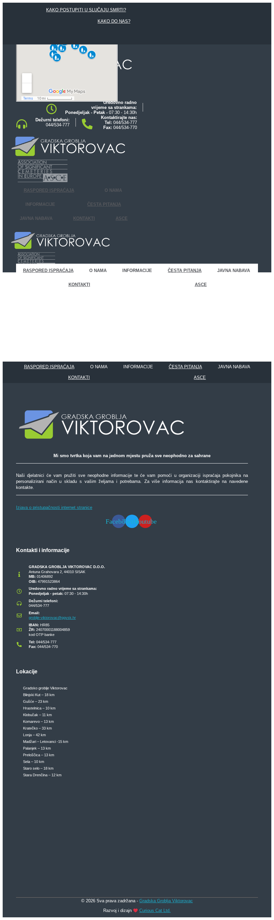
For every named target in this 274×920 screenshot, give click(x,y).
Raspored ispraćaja (49, 190)
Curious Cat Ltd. (155, 910)
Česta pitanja (104, 204)
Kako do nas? (114, 21)
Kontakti (84, 218)
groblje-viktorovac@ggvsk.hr (52, 618)
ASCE (122, 218)
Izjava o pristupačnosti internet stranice (54, 507)
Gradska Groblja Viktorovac (166, 900)
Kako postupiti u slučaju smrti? (86, 9)
